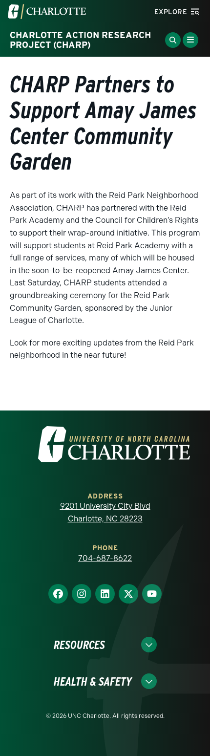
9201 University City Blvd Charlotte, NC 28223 (105, 512)
